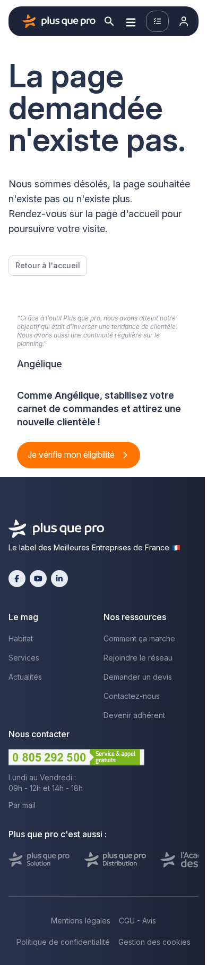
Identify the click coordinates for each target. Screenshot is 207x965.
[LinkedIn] (59, 578)
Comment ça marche (139, 638)
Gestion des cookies (154, 941)
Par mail (22, 805)
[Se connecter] (183, 21)
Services (23, 657)
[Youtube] (38, 578)
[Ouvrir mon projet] (157, 21)
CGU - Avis (137, 920)
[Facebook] (16, 578)
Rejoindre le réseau (138, 657)
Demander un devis (138, 676)
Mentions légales (80, 920)
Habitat (20, 638)
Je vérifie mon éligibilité (72, 454)
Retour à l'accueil (47, 265)
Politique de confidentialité (63, 941)
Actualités (25, 676)
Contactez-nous (132, 695)
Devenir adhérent (134, 715)
